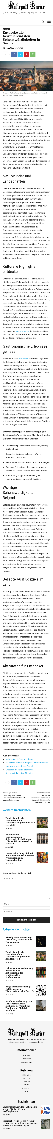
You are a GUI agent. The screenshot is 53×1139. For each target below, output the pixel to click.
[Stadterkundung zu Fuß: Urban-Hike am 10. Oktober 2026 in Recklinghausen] (45, 1110)
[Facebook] (14, 54)
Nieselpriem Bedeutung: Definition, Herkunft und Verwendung (18, 939)
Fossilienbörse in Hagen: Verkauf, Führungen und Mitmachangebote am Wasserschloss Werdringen (20, 1123)
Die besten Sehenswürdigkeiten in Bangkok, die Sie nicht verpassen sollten (40, 799)
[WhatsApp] (32, 54)
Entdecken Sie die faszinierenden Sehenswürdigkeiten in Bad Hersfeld (20, 821)
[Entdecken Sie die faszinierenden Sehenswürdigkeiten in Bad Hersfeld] (42, 822)
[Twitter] (20, 54)
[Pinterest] (26, 54)
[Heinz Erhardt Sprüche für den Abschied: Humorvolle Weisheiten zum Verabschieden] (42, 857)
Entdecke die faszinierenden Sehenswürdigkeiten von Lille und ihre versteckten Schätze (19, 839)
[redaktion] (4, 48)
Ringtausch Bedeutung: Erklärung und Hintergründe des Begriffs (19, 989)
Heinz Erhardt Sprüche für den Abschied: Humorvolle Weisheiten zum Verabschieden (20, 857)
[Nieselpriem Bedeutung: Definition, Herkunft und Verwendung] (41, 941)
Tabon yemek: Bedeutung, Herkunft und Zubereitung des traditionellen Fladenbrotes (19, 973)
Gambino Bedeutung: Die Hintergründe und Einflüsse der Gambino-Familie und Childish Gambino (18, 1006)
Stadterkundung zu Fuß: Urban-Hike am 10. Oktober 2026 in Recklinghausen (20, 1109)
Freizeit (6, 29)
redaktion (10, 48)
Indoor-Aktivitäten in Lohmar (19, 759)
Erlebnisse (23, 358)
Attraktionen (22, 331)
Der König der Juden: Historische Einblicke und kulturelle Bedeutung (14, 798)
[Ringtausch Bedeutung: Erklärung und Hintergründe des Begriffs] (41, 990)
